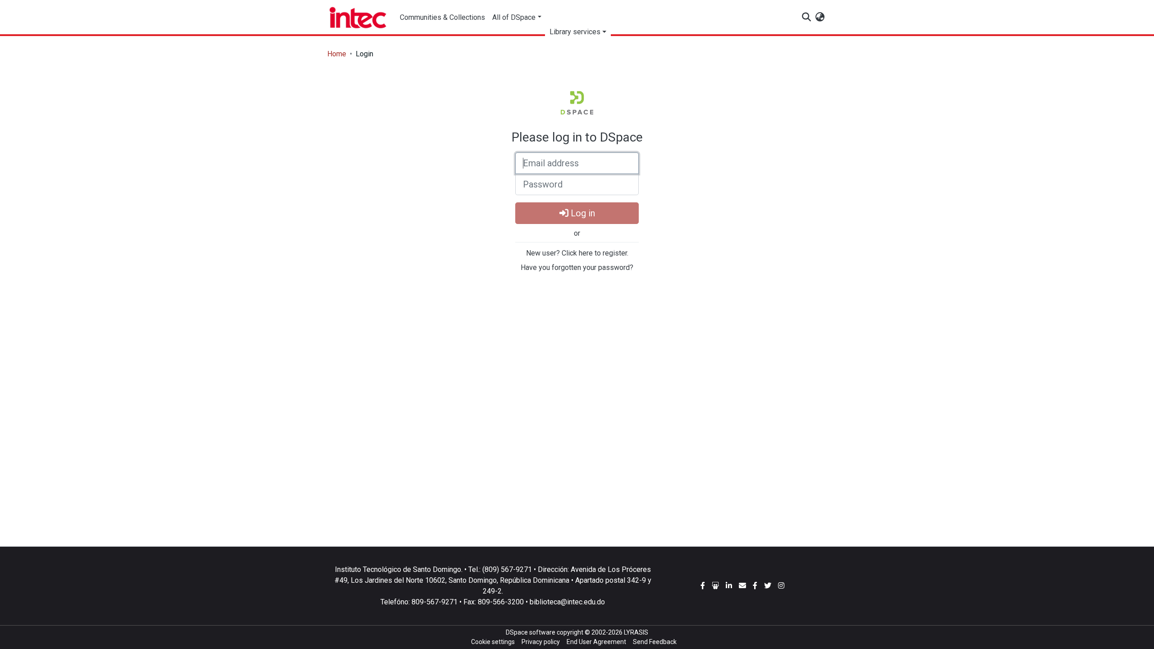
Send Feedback (655, 641)
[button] (819, 17)
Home (336, 54)
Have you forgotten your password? (577, 267)
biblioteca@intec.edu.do (567, 602)
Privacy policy (541, 641)
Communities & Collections (442, 17)
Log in (581, 213)
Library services (575, 31)
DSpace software (530, 632)
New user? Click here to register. (577, 253)
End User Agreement (596, 641)
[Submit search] (806, 17)
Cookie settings (493, 641)
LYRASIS (636, 632)
